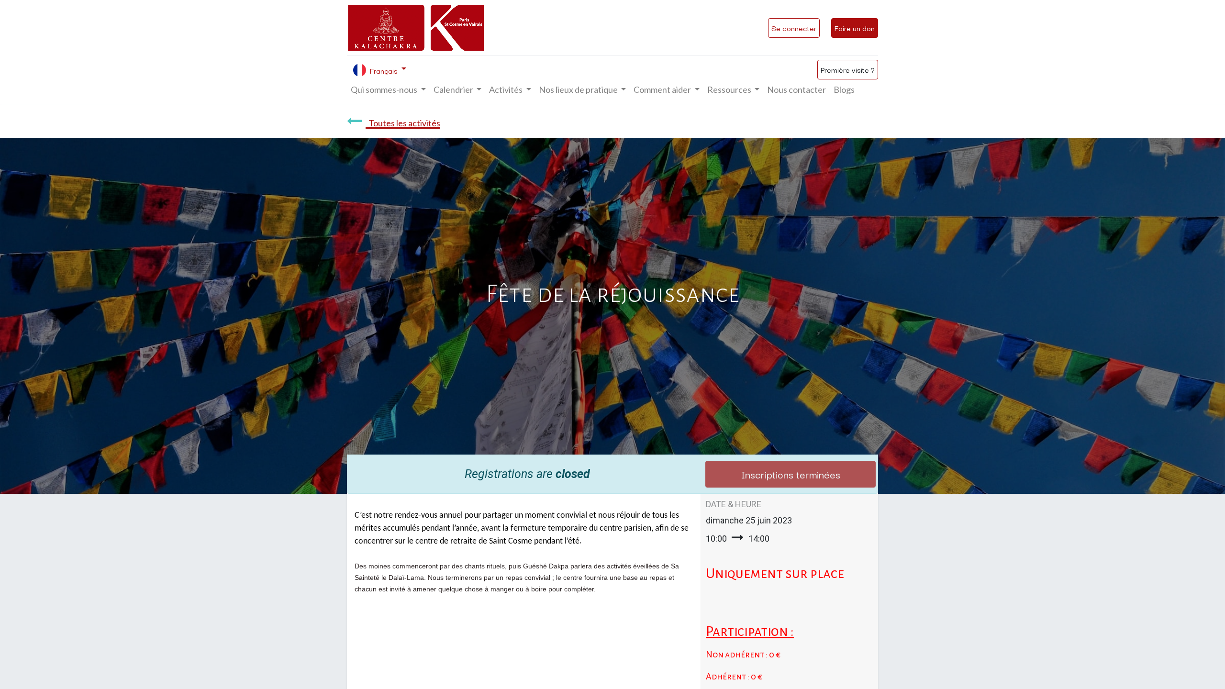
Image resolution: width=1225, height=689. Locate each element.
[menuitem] (796, 89)
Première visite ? (848, 69)
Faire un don (855, 27)
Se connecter (793, 27)
